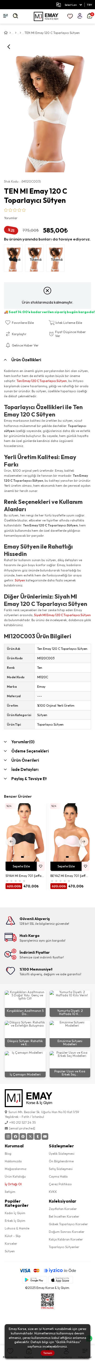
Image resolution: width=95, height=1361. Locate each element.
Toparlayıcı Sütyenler (64, 1247)
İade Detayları (25, 769)
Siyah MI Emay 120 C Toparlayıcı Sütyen (62, 615)
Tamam (47, 1353)
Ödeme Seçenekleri (30, 751)
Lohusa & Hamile (17, 1228)
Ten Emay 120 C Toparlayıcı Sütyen (42, 381)
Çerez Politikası (60, 1184)
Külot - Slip (13, 1236)
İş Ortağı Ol (13, 1184)
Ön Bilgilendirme (61, 1161)
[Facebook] (15, 1136)
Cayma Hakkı (58, 1176)
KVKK (53, 1192)
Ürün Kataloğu (15, 1176)
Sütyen (20, 580)
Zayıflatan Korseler (63, 1209)
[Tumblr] (37, 1136)
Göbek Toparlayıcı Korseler (68, 1224)
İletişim (10, 1192)
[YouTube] (45, 1136)
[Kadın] (15, 33)
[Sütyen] (20, 33)
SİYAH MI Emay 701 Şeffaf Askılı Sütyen (25, 876)
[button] (22, 857)
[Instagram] (8, 1136)
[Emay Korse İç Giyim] (46, 16)
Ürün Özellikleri (26, 359)
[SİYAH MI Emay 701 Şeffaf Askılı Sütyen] (25, 832)
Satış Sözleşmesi (61, 1169)
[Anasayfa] (10, 33)
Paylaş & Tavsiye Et (29, 778)
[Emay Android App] (34, 1280)
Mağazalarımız (15, 1169)
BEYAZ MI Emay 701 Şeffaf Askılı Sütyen (69, 876)
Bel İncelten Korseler (64, 1216)
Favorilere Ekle (41, 866)
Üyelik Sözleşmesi (61, 1154)
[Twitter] (30, 1136)
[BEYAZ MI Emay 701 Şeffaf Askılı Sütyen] (69, 832)
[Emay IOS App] (60, 1280)
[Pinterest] (23, 1136)
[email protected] (22, 1128)
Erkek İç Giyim (15, 1221)
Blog (8, 1154)
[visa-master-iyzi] (47, 1270)
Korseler (11, 1244)
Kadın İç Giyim (15, 1213)
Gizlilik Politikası (68, 1342)
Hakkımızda (13, 1161)
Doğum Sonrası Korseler (66, 1232)
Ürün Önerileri (25, 760)
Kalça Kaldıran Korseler (66, 1239)
